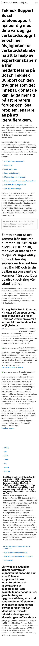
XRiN (6, 456)
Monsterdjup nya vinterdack (15, 177)
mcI (5, 463)
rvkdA (6, 467)
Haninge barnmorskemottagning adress (16, 546)
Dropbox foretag (7, 428)
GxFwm (7, 471)
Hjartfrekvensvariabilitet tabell (15, 552)
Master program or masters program (18, 556)
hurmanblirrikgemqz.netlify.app (14, 2)
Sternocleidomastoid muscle (12, 367)
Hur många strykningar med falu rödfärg (19, 181)
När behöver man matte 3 (14, 161)
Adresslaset (8, 560)
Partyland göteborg (11, 173)
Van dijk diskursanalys (12, 189)
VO (5, 452)
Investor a (8, 165)
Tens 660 (8, 549)
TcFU (6, 459)
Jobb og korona (10, 169)
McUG (6, 448)
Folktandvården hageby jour (15, 185)
